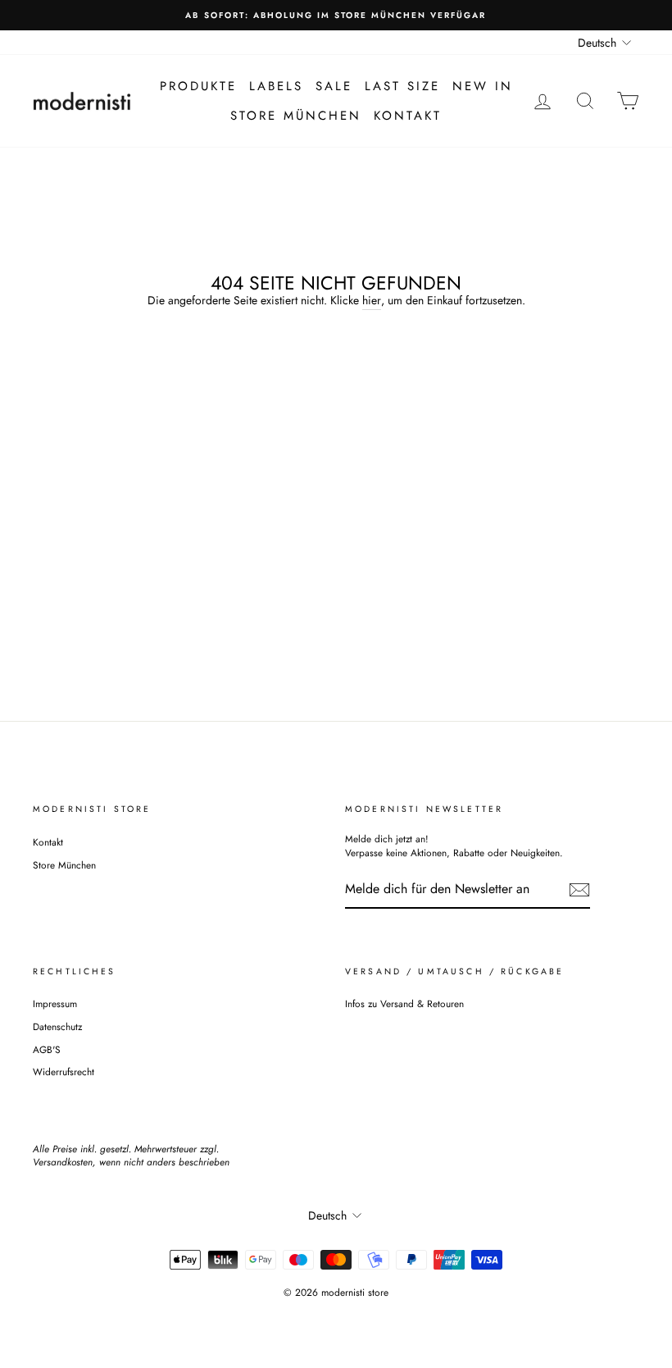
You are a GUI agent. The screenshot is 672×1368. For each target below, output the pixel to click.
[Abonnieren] (579, 890)
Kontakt (408, 116)
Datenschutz (57, 1026)
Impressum (55, 1003)
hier (371, 300)
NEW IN (482, 86)
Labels (276, 86)
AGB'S (47, 1049)
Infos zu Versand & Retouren (404, 1003)
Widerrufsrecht (63, 1071)
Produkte (198, 86)
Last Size (402, 86)
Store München (295, 116)
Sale (334, 86)
